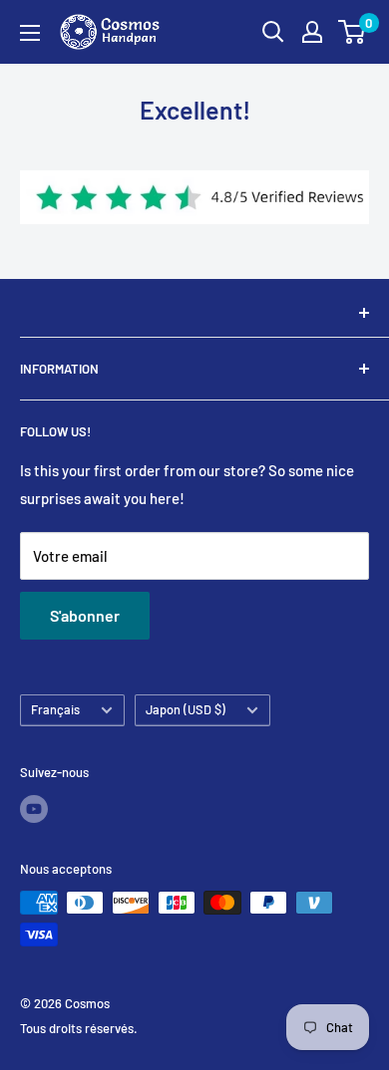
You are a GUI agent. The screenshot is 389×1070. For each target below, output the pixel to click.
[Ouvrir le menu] (30, 33)
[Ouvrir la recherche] (273, 32)
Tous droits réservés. (79, 1028)
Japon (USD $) (185, 709)
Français (55, 709)
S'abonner (85, 615)
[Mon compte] (312, 32)
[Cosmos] (194, 313)
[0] (352, 32)
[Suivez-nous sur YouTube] (34, 809)
